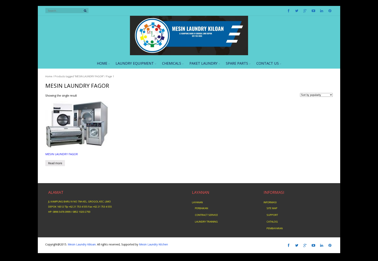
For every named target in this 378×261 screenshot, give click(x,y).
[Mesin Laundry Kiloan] (189, 54)
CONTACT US (267, 63)
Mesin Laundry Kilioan (82, 244)
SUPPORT (272, 215)
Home (48, 76)
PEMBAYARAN (275, 228)
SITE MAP (272, 208)
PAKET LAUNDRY (203, 63)
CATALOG (272, 221)
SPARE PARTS (237, 63)
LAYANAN (197, 202)
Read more (55, 163)
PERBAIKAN (201, 208)
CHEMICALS (171, 63)
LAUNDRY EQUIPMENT (135, 63)
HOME (102, 63)
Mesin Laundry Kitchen (153, 244)
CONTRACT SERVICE (206, 215)
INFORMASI (270, 202)
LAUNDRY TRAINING (206, 221)
